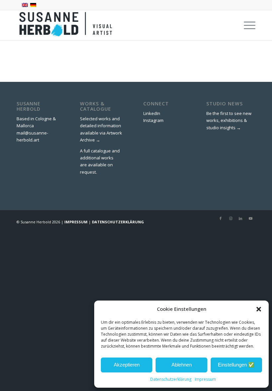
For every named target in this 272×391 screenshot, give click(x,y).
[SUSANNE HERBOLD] (66, 25)
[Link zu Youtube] (250, 218)
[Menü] (246, 25)
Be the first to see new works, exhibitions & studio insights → (228, 120)
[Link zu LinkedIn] (240, 218)
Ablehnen (181, 364)
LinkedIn (151, 113)
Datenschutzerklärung (170, 379)
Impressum (205, 379)
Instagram (153, 120)
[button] (258, 309)
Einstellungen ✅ (236, 364)
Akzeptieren (127, 364)
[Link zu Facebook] (221, 218)
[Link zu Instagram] (231, 218)
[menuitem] (246, 25)
